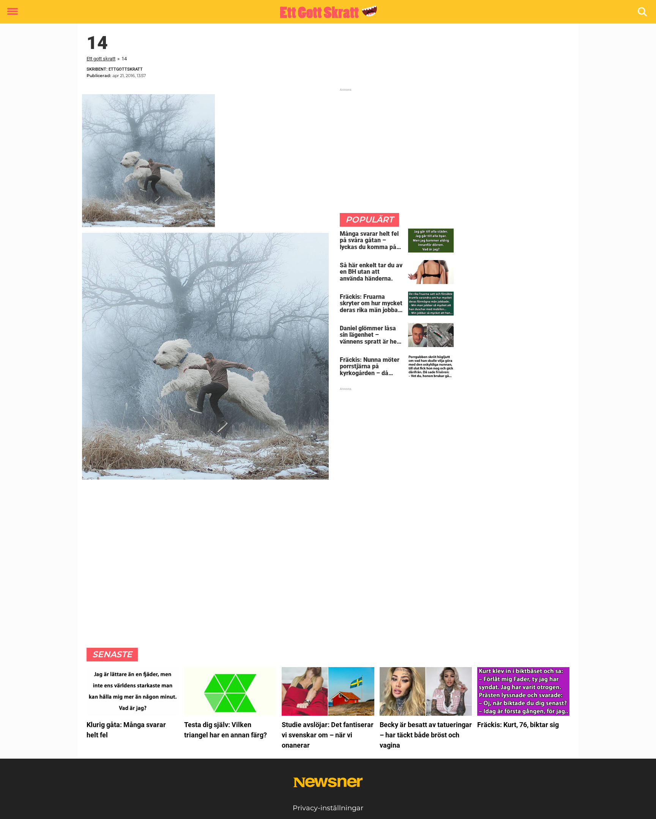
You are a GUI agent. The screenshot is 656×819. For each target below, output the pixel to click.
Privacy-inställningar (328, 808)
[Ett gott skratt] (325, 12)
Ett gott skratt (101, 59)
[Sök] (643, 12)
